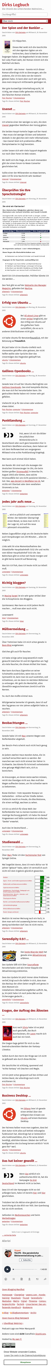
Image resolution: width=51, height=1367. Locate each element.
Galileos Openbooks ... (18, 371)
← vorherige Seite (9, 1235)
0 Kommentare (19, 98)
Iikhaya (27, 1108)
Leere (33, 1034)
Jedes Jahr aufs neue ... (18, 502)
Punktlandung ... (13, 420)
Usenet (5, 125)
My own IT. (17, 1339)
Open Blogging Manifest (13, 1289)
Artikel (30, 319)
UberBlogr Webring (13, 1323)
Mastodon (6, 1301)
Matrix (16, 1301)
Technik (20, 1304)
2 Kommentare (15, 360)
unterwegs (6, 572)
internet (5, 179)
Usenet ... (8, 109)
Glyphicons (40, 1334)
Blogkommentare (20, 1312)
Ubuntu (24, 1118)
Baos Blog (6, 645)
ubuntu (5, 360)
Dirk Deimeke (20, 32)
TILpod (26, 1298)
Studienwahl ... (12, 842)
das (27, 1174)
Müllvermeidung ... (15, 629)
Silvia (25, 1027)
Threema (33, 1301)
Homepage (7, 1295)
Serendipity (36, 1298)
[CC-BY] (8, 1345)
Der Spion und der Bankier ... (22, 28)
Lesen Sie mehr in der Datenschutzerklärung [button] (25, 1355)
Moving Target (11, 596)
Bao (24, 736)
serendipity (6, 1000)
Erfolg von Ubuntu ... (16, 302)
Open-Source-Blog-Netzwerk (15, 1318)
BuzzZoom (16, 1298)
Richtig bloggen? (14, 583)
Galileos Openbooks (11, 387)
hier (35, 1193)
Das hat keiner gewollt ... (19, 1161)
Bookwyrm (28, 1307)
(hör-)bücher (7, 98)
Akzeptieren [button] (25, 1362)
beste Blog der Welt (34, 952)
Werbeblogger (8, 1218)
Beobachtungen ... (15, 723)
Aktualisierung (39, 955)
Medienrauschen (22, 1215)
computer (16, 409)
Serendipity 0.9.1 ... (15, 939)
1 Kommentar (16, 491)
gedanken (6, 491)
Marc (9, 855)
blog (4, 618)
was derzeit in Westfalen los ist (25, 481)
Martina (28, 288)
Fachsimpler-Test (33, 855)
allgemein (6, 292)
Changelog (19, 1295)
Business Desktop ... (16, 1095)
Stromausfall (22, 471)
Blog (6, 1312)
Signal (24, 1301)
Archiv (33, 1312)
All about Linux (31, 315)
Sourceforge (33, 964)
